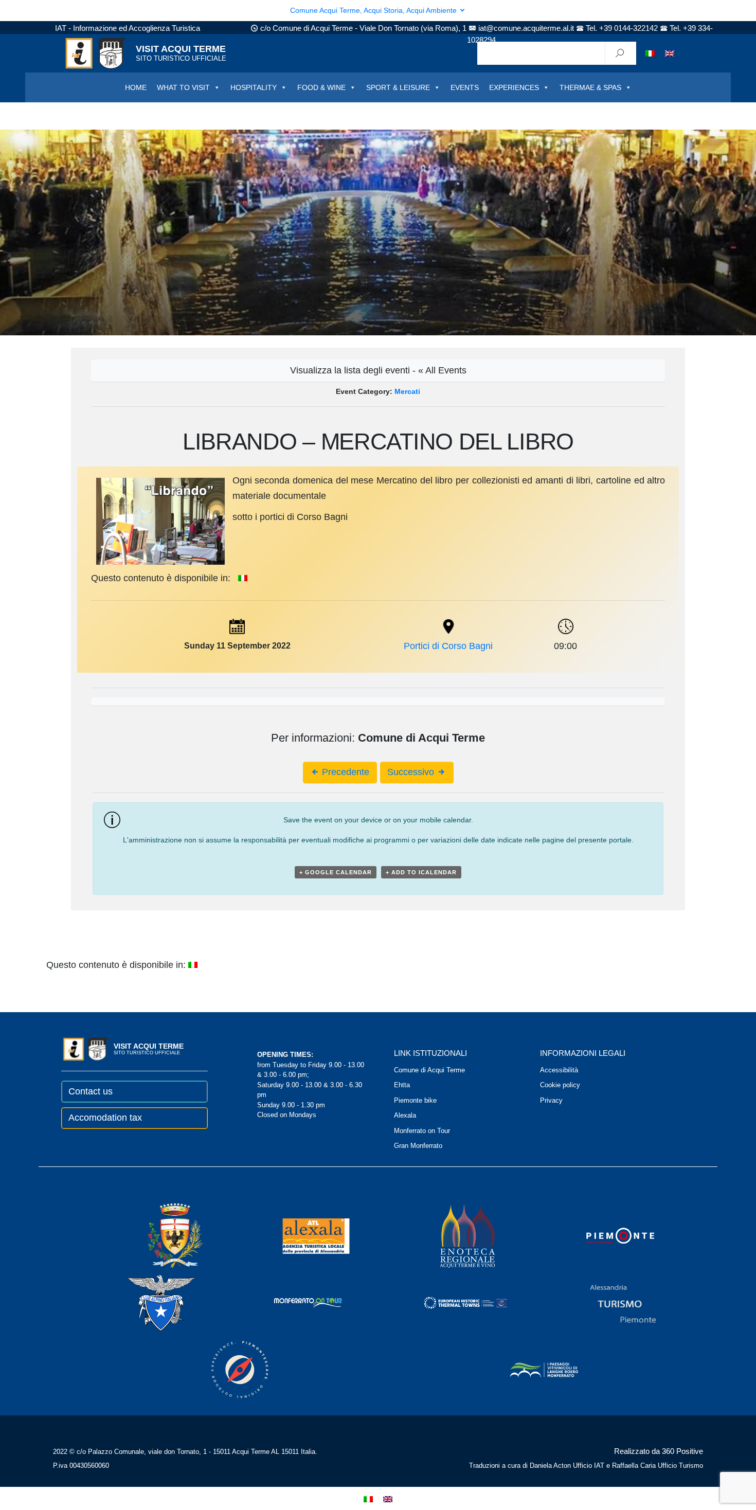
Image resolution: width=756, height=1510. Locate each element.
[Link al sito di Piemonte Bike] (225, 1369)
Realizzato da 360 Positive (658, 1451)
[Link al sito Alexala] (302, 1235)
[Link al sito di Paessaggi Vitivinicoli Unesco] (530, 1369)
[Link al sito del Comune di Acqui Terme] (160, 1235)
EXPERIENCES (514, 87)
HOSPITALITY (253, 87)
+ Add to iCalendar (421, 872)
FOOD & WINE (321, 87)
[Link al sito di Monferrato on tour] (294, 1302)
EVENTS (465, 87)
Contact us (90, 1091)
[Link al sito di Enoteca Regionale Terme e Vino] (454, 1235)
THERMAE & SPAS (590, 87)
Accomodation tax (105, 1117)
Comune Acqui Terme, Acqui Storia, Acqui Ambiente (374, 10)
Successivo (412, 772)
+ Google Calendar (335, 872)
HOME (136, 87)
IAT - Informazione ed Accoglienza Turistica (127, 28)
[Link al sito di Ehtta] (451, 1302)
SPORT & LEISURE (398, 87)
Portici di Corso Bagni (448, 646)
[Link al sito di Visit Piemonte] (606, 1235)
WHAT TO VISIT (183, 87)
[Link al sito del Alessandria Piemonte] (609, 1302)
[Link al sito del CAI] (147, 1302)
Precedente (344, 772)
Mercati (407, 391)
